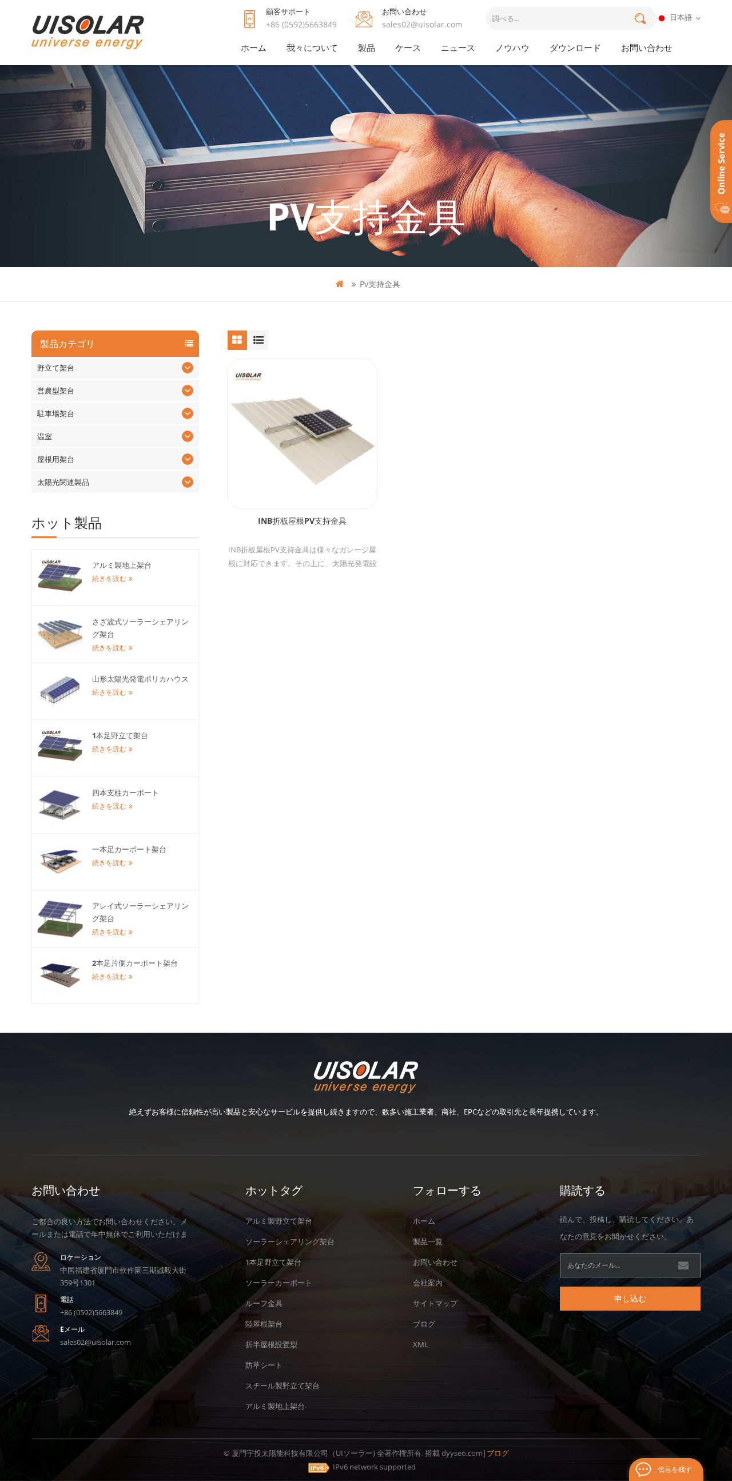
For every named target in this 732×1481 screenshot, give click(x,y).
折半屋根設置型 (271, 1344)
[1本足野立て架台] (60, 747)
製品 (366, 47)
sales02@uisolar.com (422, 24)
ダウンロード (575, 47)
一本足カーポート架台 (129, 849)
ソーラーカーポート (278, 1282)
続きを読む (109, 578)
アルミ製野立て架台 (278, 1221)
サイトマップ (435, 1303)
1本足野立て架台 (120, 735)
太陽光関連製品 (63, 482)
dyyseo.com (462, 1453)
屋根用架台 (55, 459)
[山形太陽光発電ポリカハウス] (60, 691)
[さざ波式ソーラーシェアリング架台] (60, 634)
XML (420, 1344)
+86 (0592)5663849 (301, 24)
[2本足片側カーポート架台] (60, 975)
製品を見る (308, 463)
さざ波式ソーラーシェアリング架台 (140, 627)
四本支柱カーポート (125, 792)
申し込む (630, 1298)
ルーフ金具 (264, 1303)
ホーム (253, 47)
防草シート (264, 1365)
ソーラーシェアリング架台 (290, 1241)
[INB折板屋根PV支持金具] (302, 433)
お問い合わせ (647, 47)
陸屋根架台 (264, 1324)
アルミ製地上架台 (122, 565)
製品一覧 (428, 1241)
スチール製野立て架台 (282, 1385)
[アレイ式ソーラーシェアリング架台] (60, 918)
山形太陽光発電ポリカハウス (140, 679)
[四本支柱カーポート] (60, 805)
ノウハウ (512, 47)
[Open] (721, 171)
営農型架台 (55, 390)
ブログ (424, 1324)
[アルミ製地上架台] (60, 577)
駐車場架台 (55, 413)
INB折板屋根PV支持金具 (302, 520)
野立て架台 (55, 368)
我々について (312, 47)
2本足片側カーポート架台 (135, 963)
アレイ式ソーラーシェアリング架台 (140, 912)
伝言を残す (675, 1469)
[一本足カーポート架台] (60, 861)
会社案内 (428, 1282)
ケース (408, 47)
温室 (44, 436)
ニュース (458, 47)
